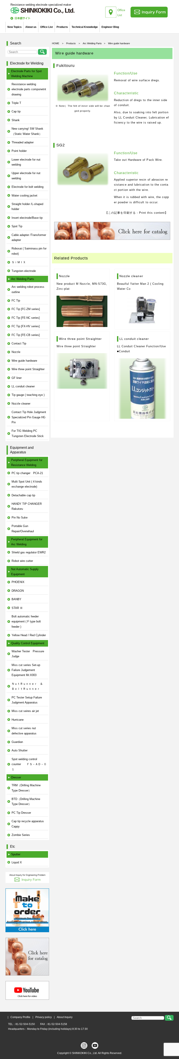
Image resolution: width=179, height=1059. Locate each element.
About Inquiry (64, 1017)
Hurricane (18, 719)
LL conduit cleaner (23, 386)
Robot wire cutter (22, 561)
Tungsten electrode (24, 271)
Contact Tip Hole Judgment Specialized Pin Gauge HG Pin (29, 417)
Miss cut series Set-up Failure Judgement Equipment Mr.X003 (26, 670)
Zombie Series (21, 835)
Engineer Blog (110, 27)
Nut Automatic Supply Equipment (25, 572)
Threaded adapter (23, 142)
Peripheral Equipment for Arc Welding (26, 542)
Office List (46, 27)
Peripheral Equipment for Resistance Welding (26, 462)
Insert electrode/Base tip (27, 217)
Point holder (19, 150)
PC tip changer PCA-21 (27, 473)
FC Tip (16, 300)
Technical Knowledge (85, 27)
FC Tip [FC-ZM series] (26, 309)
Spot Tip (17, 226)
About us (30, 27)
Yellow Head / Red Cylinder (29, 635)
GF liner (17, 378)
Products (62, 27)
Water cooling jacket (24, 195)
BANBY (16, 599)
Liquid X (17, 862)
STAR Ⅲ (17, 608)
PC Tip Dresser (21, 812)
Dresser (16, 777)
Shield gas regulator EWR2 (29, 552)
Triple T (16, 103)
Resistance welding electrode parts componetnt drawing (29, 89)
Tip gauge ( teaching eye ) (28, 394)
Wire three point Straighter (28, 369)
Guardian (17, 742)
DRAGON (18, 590)
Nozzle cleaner (21, 403)
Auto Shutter (20, 750)
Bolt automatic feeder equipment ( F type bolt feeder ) (26, 621)
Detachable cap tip (23, 495)
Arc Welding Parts (92, 43)
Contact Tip (19, 343)
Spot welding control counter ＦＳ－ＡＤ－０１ (29, 764)
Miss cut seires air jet (25, 711)
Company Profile (20, 1017)
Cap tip (16, 111)
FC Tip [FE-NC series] (26, 317)
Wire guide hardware (24, 360)
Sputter (15, 854)
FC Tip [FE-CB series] (26, 335)
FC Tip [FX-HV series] (26, 326)
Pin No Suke (20, 517)
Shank (16, 120)
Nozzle (16, 352)
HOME (55, 43)
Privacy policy (43, 1017)
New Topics (14, 27)
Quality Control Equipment (27, 643)
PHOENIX (18, 582)
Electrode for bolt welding (27, 186)
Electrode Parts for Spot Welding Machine (26, 73)
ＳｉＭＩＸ (19, 262)
